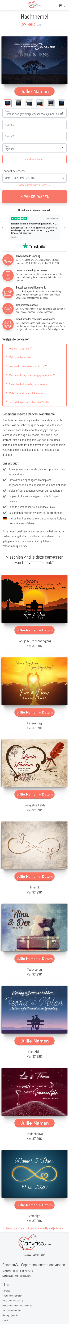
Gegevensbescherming (12, 1300)
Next (65, 227)
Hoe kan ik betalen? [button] (20, 348)
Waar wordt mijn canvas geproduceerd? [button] (32, 375)
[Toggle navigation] (6, 5)
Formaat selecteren (14, 171)
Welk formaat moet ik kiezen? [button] (26, 393)
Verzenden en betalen (12, 1295)
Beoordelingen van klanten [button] (29, 402)
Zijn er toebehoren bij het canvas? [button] (28, 384)
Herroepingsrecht (10, 1315)
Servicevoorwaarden (11, 1310)
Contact (6, 1290)
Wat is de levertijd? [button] (20, 357)
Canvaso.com (39, 1254)
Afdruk (5, 1320)
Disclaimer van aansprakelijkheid (17, 1305)
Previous (4, 227)
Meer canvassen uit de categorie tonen (34, 1228)
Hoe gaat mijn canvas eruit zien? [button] (28, 366)
